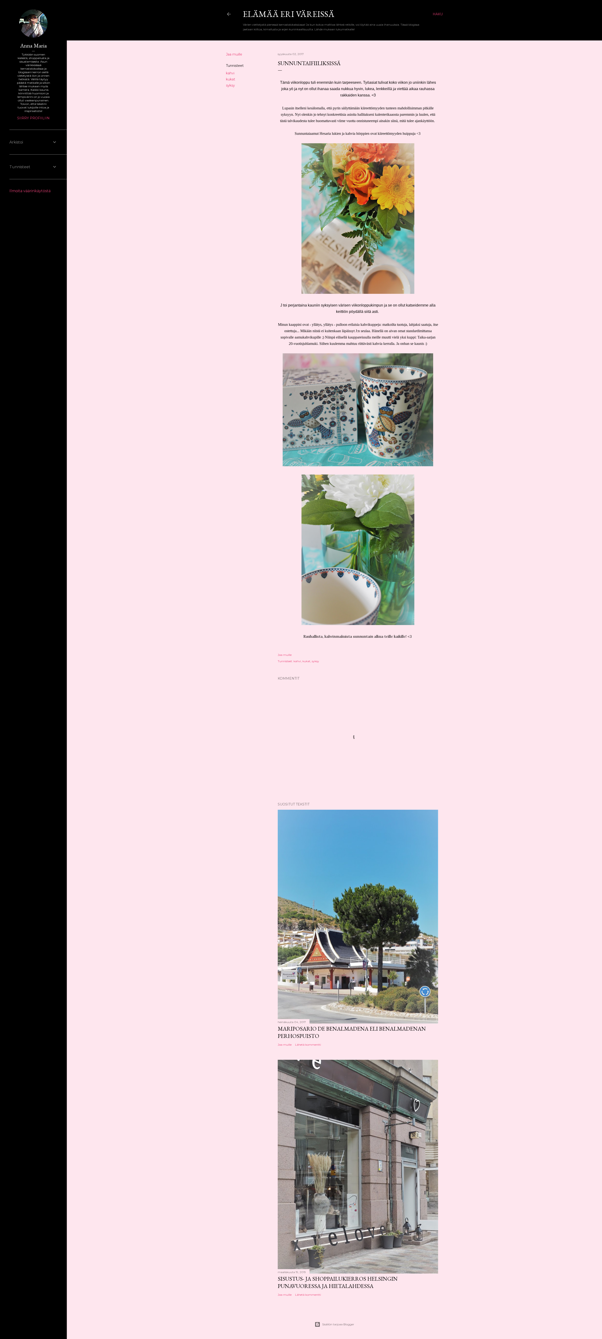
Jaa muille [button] (234, 54)
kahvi (230, 73)
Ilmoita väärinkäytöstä (30, 191)
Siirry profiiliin (33, 118)
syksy (230, 85)
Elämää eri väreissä (288, 14)
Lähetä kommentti (308, 1044)
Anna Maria (33, 45)
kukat (230, 79)
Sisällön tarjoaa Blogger (338, 1324)
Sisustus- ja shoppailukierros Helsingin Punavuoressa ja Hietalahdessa (338, 1282)
